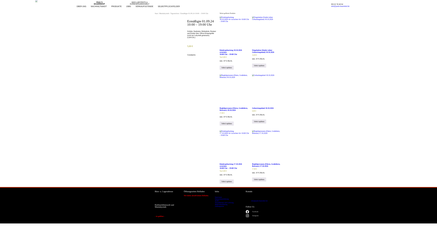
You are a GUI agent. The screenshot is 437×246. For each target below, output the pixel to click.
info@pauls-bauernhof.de (340, 6)
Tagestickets (174, 13)
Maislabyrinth (164, 13)
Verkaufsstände (144, 6)
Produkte (116, 6)
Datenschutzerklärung (222, 199)
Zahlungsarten (219, 206)
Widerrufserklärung (221, 204)
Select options (226, 68)
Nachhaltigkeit (99, 6)
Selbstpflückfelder (169, 6)
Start (156, 13)
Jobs (128, 6)
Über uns (81, 6)
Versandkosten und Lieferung (224, 203)
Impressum (218, 197)
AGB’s (217, 201)
